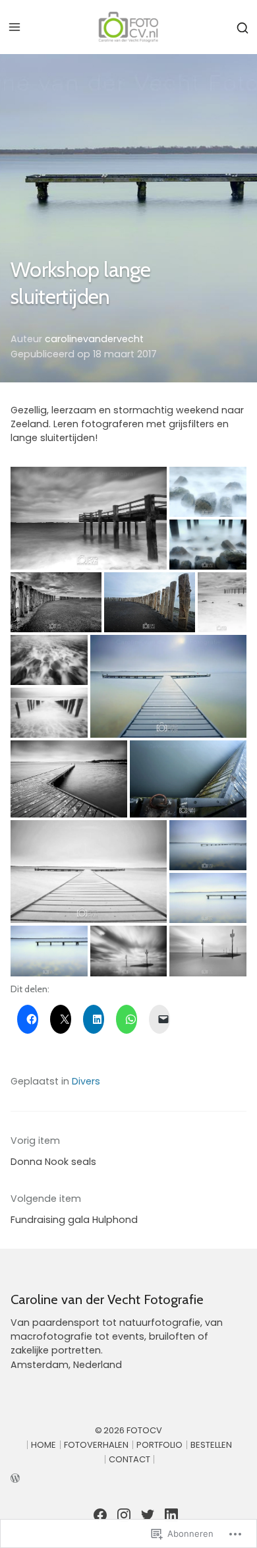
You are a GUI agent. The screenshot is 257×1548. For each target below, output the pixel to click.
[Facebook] (100, 1515)
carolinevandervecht (94, 338)
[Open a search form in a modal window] (242, 27)
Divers (86, 1081)
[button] (89, 518)
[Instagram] (124, 1515)
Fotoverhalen (96, 1445)
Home (43, 1445)
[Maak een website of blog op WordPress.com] (128, 1477)
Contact (129, 1459)
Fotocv (144, 1430)
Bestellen (211, 1445)
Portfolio (159, 1445)
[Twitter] (147, 1515)
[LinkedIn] (171, 1515)
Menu (14, 27)
